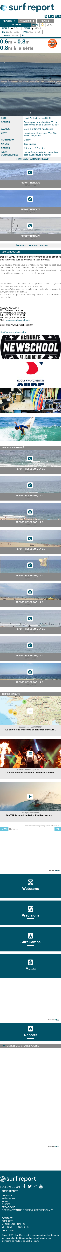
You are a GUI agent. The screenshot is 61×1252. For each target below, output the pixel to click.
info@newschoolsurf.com (18, 320)
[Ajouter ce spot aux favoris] (57, 829)
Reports (30, 1035)
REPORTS (7, 1195)
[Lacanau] (22, 35)
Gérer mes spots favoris (22, 1046)
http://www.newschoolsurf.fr (13, 332)
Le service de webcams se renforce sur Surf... (30, 729)
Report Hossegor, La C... (30, 469)
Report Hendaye (30, 183)
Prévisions (8, 1198)
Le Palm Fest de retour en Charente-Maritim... (31, 772)
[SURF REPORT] (18, 1181)
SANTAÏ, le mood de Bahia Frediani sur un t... (30, 815)
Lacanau (16, 24)
